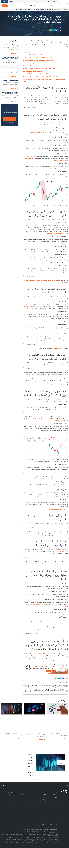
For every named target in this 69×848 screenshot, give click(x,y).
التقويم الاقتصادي (21, 795)
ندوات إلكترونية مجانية (9, 792)
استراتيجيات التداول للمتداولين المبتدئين (51, 27)
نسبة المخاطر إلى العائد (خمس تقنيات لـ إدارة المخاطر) (13, 729)
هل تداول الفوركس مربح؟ (45, 124)
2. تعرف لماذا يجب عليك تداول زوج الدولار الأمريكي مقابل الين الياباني (37, 57)
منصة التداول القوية (34, 657)
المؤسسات (54, 1)
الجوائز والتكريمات (55, 797)
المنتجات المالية (47, 657)
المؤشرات (45, 794)
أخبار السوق (22, 794)
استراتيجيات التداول (56, 9)
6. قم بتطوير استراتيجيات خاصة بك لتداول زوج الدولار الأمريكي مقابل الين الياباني (39, 68)
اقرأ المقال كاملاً (13, 53)
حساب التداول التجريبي (58, 660)
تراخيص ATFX (56, 795)
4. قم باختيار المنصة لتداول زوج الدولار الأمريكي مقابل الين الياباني (36, 63)
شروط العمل (60, 785)
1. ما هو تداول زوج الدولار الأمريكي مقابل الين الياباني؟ (34, 54)
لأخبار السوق (50, 330)
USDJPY (59, 27)
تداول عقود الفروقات (49, 5)
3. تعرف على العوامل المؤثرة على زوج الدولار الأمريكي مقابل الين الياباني (38, 60)
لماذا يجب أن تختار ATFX (54, 794)
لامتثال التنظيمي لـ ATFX (56, 348)
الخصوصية (55, 785)
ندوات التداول (10, 794)
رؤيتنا (57, 792)
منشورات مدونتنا (61, 551)
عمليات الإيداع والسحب (32, 795)
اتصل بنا (47, 1)
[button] (57, 30)
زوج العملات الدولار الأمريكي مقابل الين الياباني (45, 653)
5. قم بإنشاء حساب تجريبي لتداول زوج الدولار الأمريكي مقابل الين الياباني (38, 65)
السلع (45, 795)
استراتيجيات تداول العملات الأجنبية (55, 509)
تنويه (50, 785)
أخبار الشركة (56, 800)
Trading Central (10, 795)
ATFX (67, 9)
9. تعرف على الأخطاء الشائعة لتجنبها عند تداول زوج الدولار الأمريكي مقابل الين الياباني (40, 76)
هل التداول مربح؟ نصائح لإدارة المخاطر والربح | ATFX (59, 729)
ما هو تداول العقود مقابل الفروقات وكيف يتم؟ (10, 80)
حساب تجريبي (33, 792)
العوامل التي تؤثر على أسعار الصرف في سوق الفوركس (47, 280)
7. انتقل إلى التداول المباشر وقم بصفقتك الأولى (32, 71)
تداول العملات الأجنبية (47, 103)
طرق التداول (44, 799)
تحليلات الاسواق (62, 9)
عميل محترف (33, 794)
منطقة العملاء (5, 1)
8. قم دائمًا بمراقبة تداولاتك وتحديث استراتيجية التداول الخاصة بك (36, 73)
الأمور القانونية (66, 785)
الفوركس (45, 792)
